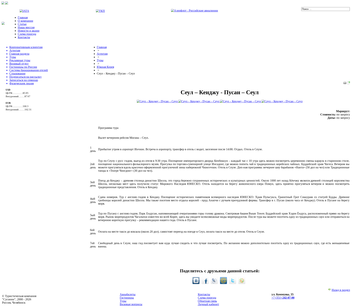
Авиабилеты (127, 294)
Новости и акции (28, 30)
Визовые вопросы (131, 304)
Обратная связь (207, 301)
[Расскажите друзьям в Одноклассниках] (241, 283)
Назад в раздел (341, 290)
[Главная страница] (3, 23)
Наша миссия (26, 27)
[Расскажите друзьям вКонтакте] (195, 283)
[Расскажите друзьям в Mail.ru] (223, 283)
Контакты (24, 37)
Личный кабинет (208, 304)
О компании (25, 20)
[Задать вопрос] (2, 3)
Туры (123, 301)
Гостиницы (127, 297)
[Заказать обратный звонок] (6, 3)
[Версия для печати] (344, 83)
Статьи (22, 24)
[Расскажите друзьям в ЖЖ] (214, 283)
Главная (23, 17)
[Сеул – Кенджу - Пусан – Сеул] (348, 83)
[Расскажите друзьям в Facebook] (205, 283)
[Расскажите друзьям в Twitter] (232, 283)
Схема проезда (27, 34)
